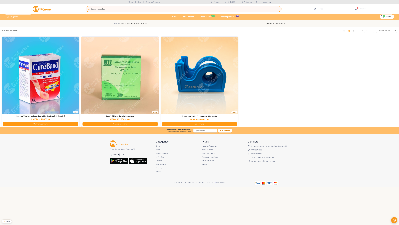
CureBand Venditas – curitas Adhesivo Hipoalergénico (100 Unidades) (40, 116)
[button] (318, 9)
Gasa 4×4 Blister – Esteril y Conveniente (120, 116)
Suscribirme (225, 130)
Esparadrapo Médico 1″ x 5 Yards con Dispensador (199, 116)
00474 (75, 112)
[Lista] (354, 31)
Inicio (115, 23)
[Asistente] (394, 220)
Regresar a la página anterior (275, 23)
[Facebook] (119, 154)
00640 (155, 112)
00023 (234, 112)
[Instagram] (122, 154)
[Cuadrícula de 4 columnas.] (349, 31)
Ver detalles (199, 124)
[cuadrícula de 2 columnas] (344, 31)
